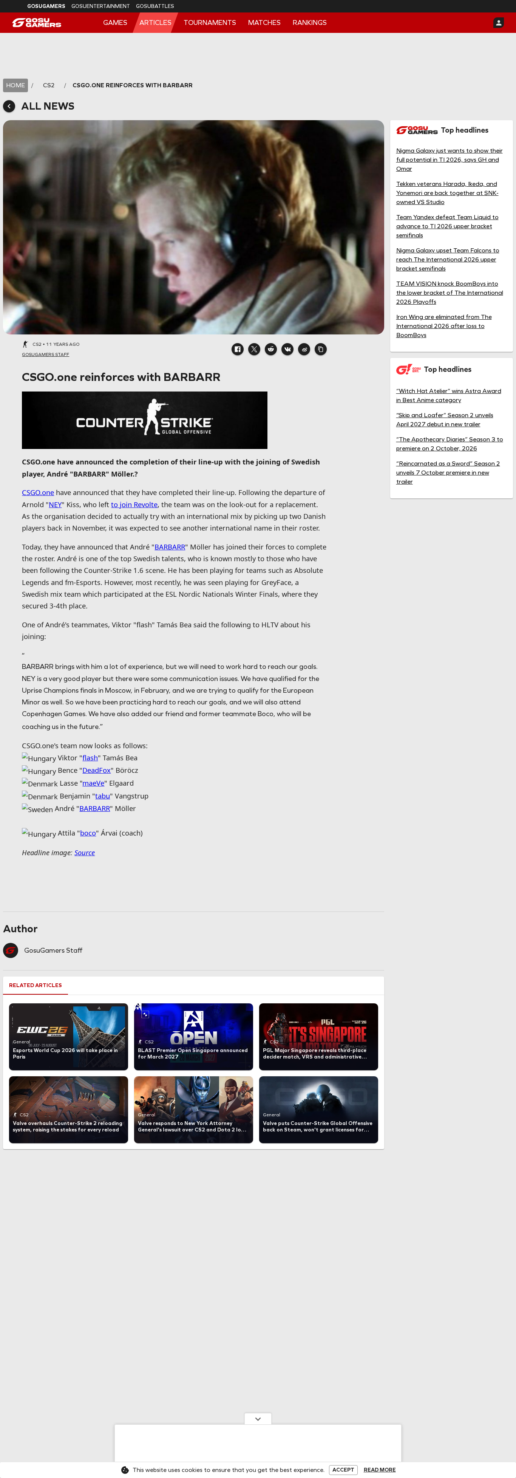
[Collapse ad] (258, 1418)
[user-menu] (498, 22)
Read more (380, 1470)
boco (88, 832)
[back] (9, 106)
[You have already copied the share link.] (321, 349)
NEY (55, 504)
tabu (102, 795)
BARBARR (169, 546)
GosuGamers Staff (53, 950)
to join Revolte (134, 504)
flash (90, 757)
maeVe (93, 783)
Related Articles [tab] (35, 985)
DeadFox (96, 770)
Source (84, 852)
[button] (238, 349)
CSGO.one (38, 492)
